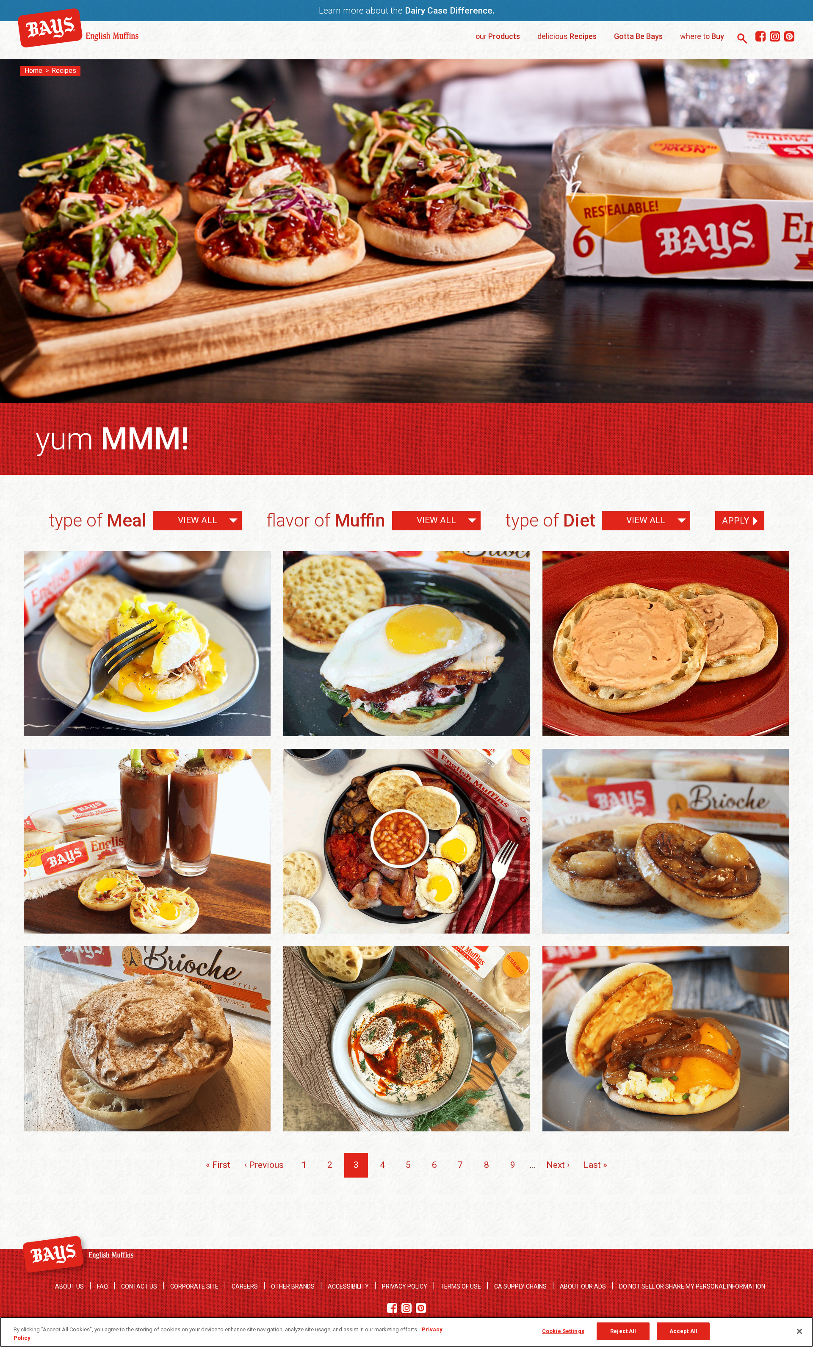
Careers (245, 1286)
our (498, 36)
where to (702, 36)
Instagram (775, 36)
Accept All (683, 1331)
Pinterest (789, 36)
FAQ (102, 1286)
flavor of (325, 520)
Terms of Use (460, 1286)
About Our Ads (583, 1286)
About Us (69, 1286)
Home (33, 71)
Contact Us (139, 1286)
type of (98, 520)
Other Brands (293, 1286)
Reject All (623, 1331)
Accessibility (348, 1286)
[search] (742, 38)
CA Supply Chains (520, 1286)
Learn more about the (407, 11)
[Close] (799, 1331)
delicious (567, 36)
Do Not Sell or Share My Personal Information (692, 1286)
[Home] (78, 44)
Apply (735, 521)
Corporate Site (194, 1286)
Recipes (64, 71)
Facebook (760, 36)
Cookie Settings (563, 1331)
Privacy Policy (404, 1286)
